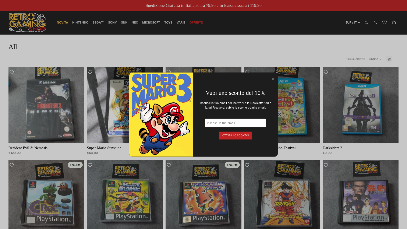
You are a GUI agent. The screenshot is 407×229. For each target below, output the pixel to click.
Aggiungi (81, 136)
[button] (375, 59)
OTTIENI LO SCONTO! (235, 135)
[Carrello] (394, 22)
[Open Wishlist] (384, 22)
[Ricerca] (366, 22)
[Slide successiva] (78, 105)
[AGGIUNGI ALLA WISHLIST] (14, 72)
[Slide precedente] (14, 105)
